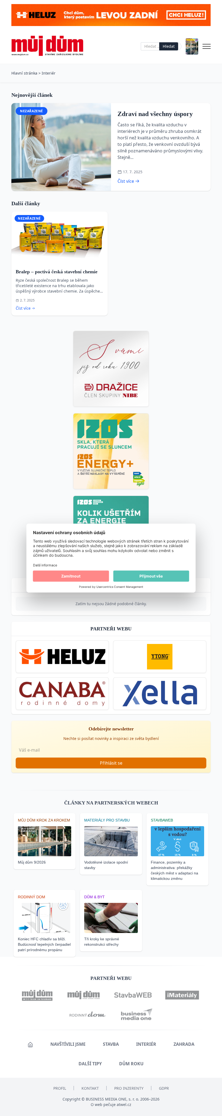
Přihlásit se (111, 763)
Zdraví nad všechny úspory (155, 113)
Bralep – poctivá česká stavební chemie (56, 271)
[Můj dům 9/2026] (192, 46)
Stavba (111, 1044)
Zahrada (184, 1044)
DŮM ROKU (131, 1064)
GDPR (164, 1088)
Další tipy (90, 1064)
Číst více (125, 181)
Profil (59, 1088)
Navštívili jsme (68, 1044)
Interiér (49, 73)
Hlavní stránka (24, 73)
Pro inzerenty (128, 1088)
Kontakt (90, 1088)
